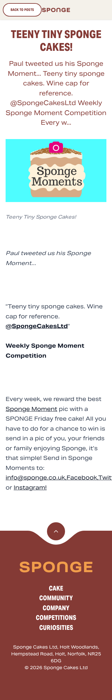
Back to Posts (22, 9)
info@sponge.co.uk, (36, 477)
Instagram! (30, 487)
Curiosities (56, 628)
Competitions (56, 618)
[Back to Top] (56, 531)
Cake (56, 588)
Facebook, (82, 477)
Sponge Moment (31, 409)
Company (56, 608)
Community (56, 598)
